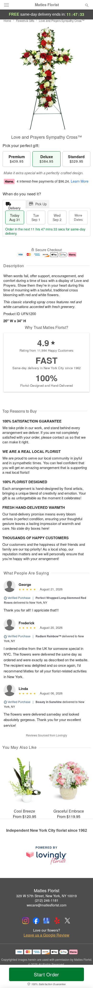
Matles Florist (47, 5)
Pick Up (41, 204)
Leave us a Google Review (46, 935)
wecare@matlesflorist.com (47, 905)
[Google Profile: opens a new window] (46, 920)
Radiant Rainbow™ (48, 636)
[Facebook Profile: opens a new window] (36, 920)
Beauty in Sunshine (49, 702)
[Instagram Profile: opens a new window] (25, 920)
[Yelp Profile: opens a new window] (57, 920)
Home (7, 20)
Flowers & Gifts (25, 20)
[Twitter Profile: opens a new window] (67, 920)
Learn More (79, 181)
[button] (83, 977)
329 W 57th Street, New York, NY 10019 (46, 895)
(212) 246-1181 (46, 900)
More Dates (78, 217)
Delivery (14, 207)
